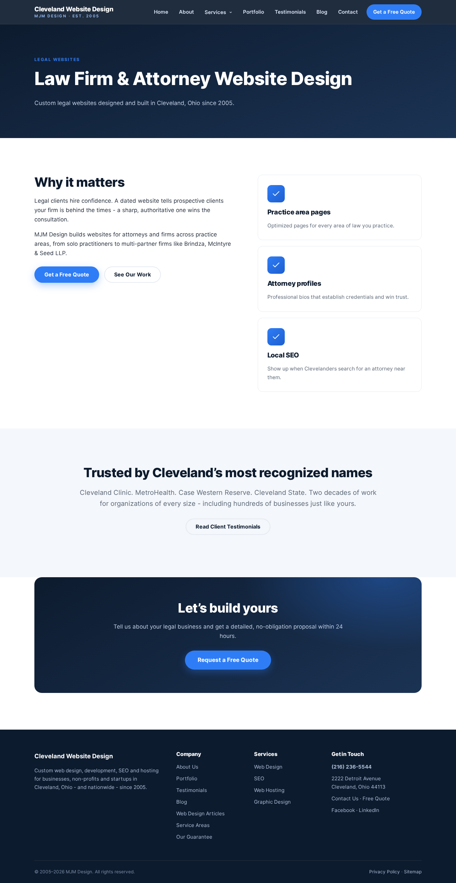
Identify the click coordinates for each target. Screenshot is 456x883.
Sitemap (413, 871)
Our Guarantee (194, 837)
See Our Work (132, 274)
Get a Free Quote (394, 12)
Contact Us (345, 798)
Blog (321, 12)
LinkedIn (369, 810)
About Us (187, 767)
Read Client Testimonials (228, 526)
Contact (348, 12)
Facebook (343, 810)
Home (161, 12)
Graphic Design (272, 802)
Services (216, 12)
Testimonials (290, 12)
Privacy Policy (384, 871)
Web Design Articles (200, 813)
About (186, 12)
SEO (259, 778)
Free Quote (376, 798)
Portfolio (253, 12)
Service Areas (193, 825)
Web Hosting (269, 790)
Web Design (268, 767)
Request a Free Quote (228, 659)
